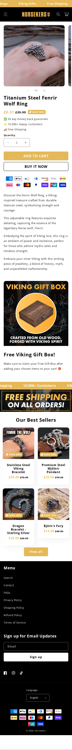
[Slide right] (44, 91)
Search (8, 578)
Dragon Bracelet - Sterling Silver (18, 529)
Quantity (9, 135)
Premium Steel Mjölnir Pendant (53, 468)
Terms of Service (15, 622)
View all (36, 552)
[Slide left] (28, 91)
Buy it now (36, 166)
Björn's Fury (53, 526)
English (34, 697)
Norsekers (40, 730)
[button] (5, 14)
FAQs (7, 592)
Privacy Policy (13, 600)
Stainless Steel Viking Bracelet (18, 468)
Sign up (36, 657)
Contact (9, 585)
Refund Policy (13, 615)
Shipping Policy (14, 607)
